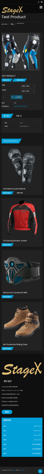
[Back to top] (40, 471)
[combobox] (28, 86)
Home (5, 24)
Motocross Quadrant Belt (15, 292)
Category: (5, 106)
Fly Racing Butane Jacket (15, 240)
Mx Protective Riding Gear (15, 344)
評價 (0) (19, 116)
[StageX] (12, 8)
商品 (12, 24)
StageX (14, 470)
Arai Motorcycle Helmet (14, 188)
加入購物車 (18, 97)
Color (4, 90)
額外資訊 (7, 116)
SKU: (3, 102)
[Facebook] (39, 2)
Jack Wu (22, 470)
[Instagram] (41, 2)
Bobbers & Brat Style (20, 106)
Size (3, 85)
